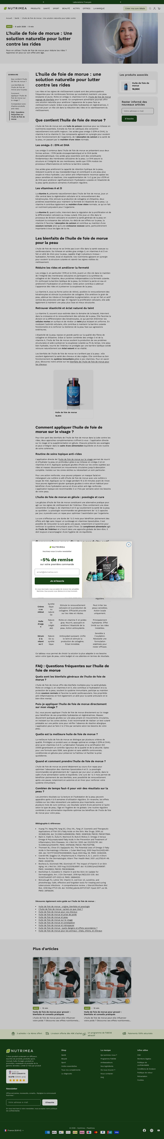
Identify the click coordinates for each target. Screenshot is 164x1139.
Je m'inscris (57, 581)
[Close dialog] (128, 544)
